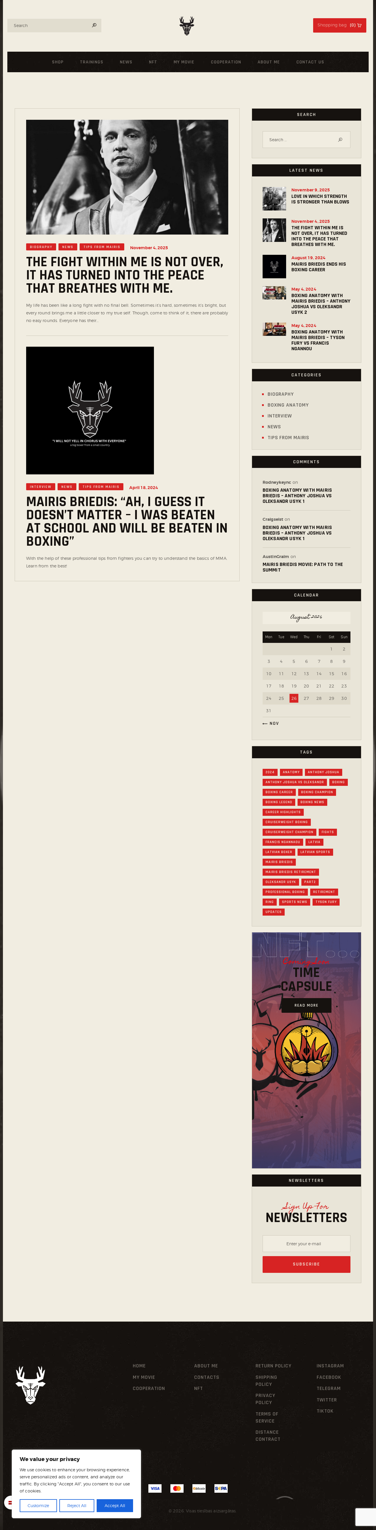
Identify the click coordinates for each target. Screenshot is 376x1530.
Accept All (115, 1505)
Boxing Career (279, 792)
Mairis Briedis (279, 862)
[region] (76, 1484)
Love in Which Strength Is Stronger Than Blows (320, 199)
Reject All (76, 1505)
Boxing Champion (317, 792)
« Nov (272, 723)
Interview (40, 487)
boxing (338, 782)
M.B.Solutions (153, 1510)
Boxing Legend (279, 802)
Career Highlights (283, 812)
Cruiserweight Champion (289, 832)
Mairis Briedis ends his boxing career (318, 266)
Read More (306, 1005)
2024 (270, 772)
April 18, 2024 (143, 487)
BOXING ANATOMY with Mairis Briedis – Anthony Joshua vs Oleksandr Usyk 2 (320, 304)
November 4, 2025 (149, 247)
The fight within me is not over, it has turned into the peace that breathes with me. (124, 275)
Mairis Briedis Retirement (291, 872)
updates (274, 912)
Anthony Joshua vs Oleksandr (295, 782)
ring (270, 902)
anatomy (291, 772)
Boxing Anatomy (288, 405)
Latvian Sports (315, 852)
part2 (310, 882)
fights (328, 832)
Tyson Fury (326, 902)
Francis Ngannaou (283, 842)
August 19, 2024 (308, 257)
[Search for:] (306, 139)
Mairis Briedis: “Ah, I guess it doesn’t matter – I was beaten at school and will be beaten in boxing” (127, 522)
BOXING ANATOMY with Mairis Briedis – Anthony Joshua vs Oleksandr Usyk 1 (297, 495)
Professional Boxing (285, 892)
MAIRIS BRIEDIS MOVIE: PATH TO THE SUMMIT (303, 567)
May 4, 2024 (303, 289)
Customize (38, 1505)
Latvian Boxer (279, 852)
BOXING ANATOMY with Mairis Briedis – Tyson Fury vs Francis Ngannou (318, 340)
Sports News (294, 902)
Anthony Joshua (323, 772)
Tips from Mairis (101, 247)
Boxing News (312, 802)
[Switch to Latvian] (11, 1502)
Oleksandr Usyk (281, 882)
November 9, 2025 (310, 190)
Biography (41, 247)
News (67, 247)
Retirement (324, 892)
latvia (314, 842)
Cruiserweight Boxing (287, 822)
